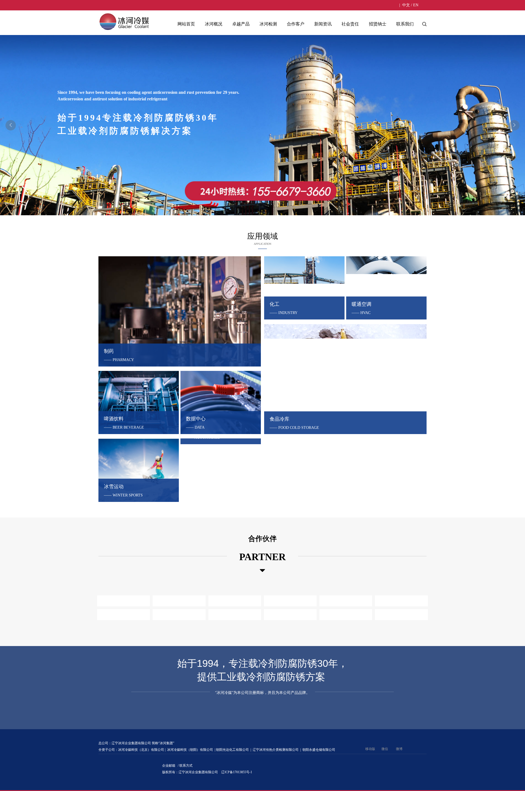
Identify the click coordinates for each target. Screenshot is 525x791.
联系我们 (405, 24)
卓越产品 (241, 24)
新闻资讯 (323, 24)
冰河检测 (268, 24)
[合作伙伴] (262, 570)
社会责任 (350, 24)
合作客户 (295, 24)
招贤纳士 (377, 24)
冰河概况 (213, 24)
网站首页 (186, 24)
